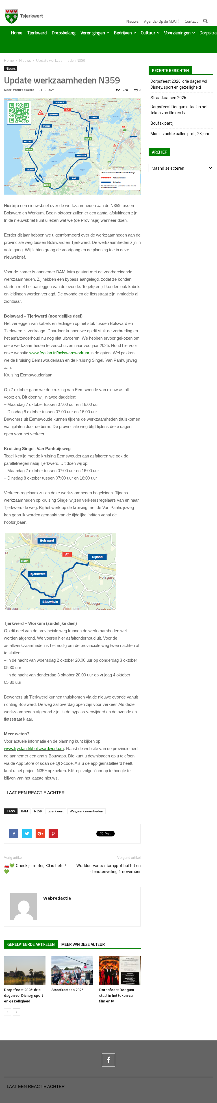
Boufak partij (162, 123)
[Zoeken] (205, 21)
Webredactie (23, 90)
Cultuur (148, 32)
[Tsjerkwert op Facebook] (108, 1060)
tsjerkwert (56, 811)
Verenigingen (93, 32)
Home (16, 32)
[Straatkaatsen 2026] (72, 970)
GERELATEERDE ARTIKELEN (31, 944)
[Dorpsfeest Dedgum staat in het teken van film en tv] (120, 970)
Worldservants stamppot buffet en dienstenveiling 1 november (108, 868)
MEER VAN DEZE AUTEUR (83, 944)
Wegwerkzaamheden (86, 811)
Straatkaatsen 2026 (67, 990)
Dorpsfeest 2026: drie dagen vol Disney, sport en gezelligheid (23, 995)
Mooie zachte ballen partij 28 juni (180, 133)
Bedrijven (123, 32)
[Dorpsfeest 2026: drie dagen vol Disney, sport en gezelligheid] (24, 970)
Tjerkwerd (37, 32)
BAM (24, 811)
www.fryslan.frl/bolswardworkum (59, 352)
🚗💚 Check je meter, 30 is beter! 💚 (35, 868)
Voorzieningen (177, 32)
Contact (191, 21)
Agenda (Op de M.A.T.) (161, 21)
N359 (38, 811)
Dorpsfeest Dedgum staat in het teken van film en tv (116, 995)
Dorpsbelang (63, 32)
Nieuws (132, 21)
